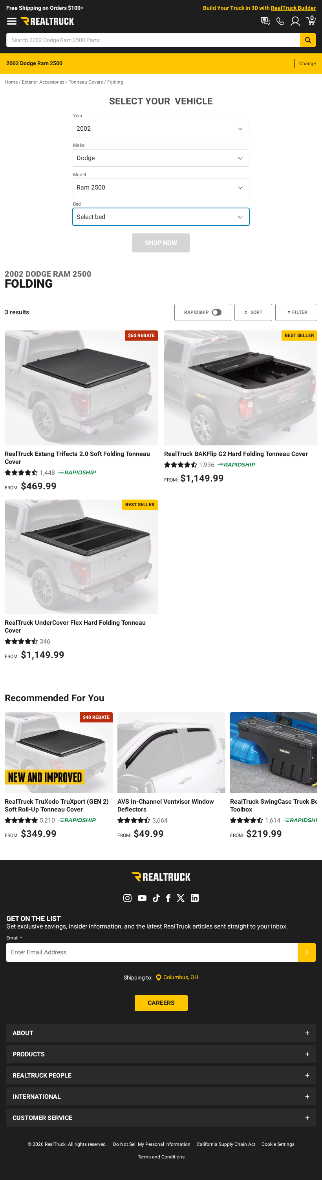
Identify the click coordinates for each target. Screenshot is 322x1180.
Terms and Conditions (161, 1157)
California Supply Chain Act (226, 1144)
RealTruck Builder (293, 8)
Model (79, 174)
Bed (77, 204)
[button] (161, 1033)
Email (14, 938)
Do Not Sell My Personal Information (151, 1144)
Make (78, 145)
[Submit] (307, 952)
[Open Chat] (265, 21)
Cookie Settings (278, 1144)
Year (77, 116)
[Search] (308, 40)
